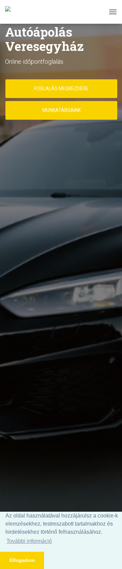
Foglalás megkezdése (61, 88)
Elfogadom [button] (22, 560)
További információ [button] (29, 541)
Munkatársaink (61, 110)
